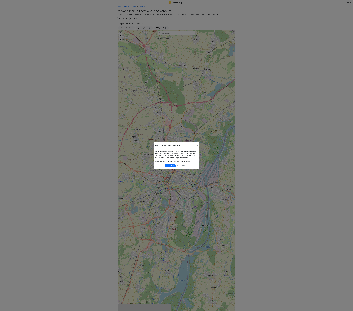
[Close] (197, 145)
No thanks (183, 166)
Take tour (170, 166)
